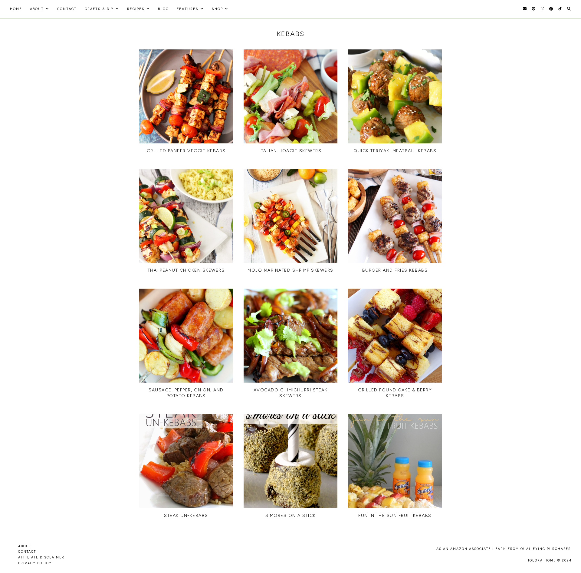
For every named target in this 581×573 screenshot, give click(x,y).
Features (188, 9)
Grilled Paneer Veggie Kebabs (186, 150)
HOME (16, 9)
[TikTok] (560, 9)
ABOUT (24, 546)
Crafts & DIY (99, 9)
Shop (217, 9)
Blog (163, 9)
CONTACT (27, 552)
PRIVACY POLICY (35, 563)
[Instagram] (542, 9)
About (37, 9)
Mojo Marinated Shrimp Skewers (290, 270)
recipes (136, 9)
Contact (67, 9)
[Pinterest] (533, 9)
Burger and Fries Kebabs (395, 270)
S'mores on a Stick (290, 515)
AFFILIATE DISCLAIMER (41, 557)
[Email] (525, 9)
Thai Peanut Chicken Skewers (186, 270)
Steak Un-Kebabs (186, 515)
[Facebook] (551, 9)
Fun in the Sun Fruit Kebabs (395, 515)
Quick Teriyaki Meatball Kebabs (394, 150)
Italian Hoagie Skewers (290, 150)
